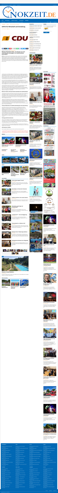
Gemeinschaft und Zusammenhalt (20, 458)
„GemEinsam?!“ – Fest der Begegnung (19, 214)
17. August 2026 (46, 266)
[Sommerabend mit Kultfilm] (18, 250)
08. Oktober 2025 (32, 479)
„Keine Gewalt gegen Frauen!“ (18, 180)
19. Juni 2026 (3, 487)
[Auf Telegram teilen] (22, 48)
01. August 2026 (45, 485)
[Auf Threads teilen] (27, 48)
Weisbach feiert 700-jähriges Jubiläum (19, 231)
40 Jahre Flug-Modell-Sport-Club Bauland (20, 456)
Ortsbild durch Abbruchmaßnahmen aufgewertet (23, 150)
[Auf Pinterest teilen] (10, 48)
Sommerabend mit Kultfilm (49, 302)
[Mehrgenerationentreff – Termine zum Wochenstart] (15, 283)
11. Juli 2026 (3, 475)
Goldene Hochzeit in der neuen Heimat (20, 197)
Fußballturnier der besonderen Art (20, 462)
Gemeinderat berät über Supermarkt (33, 446)
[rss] (53, 22)
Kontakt (47, 490)
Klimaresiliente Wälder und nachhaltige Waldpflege (35, 240)
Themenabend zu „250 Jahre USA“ (18, 223)
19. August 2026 (45, 451)
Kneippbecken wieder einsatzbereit (6, 480)
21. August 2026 (4, 151)
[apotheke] (49, 158)
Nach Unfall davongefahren (5, 464)
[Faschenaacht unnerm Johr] (22, 160)
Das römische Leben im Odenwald (48, 321)
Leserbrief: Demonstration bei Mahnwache (36, 160)
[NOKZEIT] (29, 18)
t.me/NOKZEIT (19, 131)
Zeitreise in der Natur (45, 464)
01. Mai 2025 (31, 483)
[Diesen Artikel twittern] (5, 48)
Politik (30, 444)
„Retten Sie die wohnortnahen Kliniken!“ (36, 179)
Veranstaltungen (14, 20)
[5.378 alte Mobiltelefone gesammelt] (36, 247)
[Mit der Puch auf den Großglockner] (15, 250)
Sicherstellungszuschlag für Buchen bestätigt (34, 456)
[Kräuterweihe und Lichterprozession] (11, 250)
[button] (1, 19)
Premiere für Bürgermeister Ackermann (34, 464)
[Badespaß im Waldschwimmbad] (6, 283)
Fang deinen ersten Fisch (46, 454)
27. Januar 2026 (32, 180)
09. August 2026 (46, 303)
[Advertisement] (15, 68)
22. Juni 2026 (3, 485)
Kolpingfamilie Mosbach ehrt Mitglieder (20, 240)
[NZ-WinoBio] (49, 196)
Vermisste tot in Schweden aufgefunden (6, 456)
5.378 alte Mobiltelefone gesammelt (34, 249)
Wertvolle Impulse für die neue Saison (20, 460)
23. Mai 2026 (31, 142)
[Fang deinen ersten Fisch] (14, 160)
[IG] (52, 22)
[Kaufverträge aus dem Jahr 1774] (8, 250)
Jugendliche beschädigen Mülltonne (35, 41)
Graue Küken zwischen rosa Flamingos (6, 476)
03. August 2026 (4, 273)
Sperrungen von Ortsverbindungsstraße (35, 43)
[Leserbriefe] (36, 116)
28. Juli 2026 (14, 215)
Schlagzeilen (7, 20)
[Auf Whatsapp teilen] (17, 48)
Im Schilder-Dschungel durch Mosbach (34, 478)
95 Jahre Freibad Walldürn (8, 272)
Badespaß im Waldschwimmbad (5, 287)
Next (3, 160)
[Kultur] (49, 219)
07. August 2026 (45, 481)
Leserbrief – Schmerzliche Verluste (35, 122)
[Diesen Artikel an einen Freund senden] (12, 48)
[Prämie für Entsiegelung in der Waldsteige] (15, 169)
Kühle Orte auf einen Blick (23, 174)
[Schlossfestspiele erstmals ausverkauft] (22, 140)
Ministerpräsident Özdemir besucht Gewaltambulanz (35, 450)
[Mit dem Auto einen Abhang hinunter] (24, 283)
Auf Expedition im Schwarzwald (4, 150)
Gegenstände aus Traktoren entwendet (6, 454)
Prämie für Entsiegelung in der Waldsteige (15, 174)
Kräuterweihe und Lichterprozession (47, 265)
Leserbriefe (26, 20)
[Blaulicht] (49, 391)
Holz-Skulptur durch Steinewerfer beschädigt (7, 462)
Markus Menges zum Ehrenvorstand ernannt (21, 464)
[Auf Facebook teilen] (3, 48)
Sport (16, 444)
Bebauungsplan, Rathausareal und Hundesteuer (35, 454)
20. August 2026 (31, 46)
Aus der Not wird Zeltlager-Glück (47, 452)
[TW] (49, 22)
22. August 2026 (46, 398)
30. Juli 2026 (3, 471)
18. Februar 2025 (32, 485)
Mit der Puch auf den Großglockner (47, 284)
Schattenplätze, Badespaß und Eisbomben (7, 482)
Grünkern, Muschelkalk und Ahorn (6, 474)
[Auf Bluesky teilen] (25, 48)
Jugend (44, 444)
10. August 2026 (32, 85)
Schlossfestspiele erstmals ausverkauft (20, 145)
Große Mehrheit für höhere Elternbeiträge (34, 452)
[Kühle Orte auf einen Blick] (24, 169)
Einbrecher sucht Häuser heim (5, 458)
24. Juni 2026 (3, 483)
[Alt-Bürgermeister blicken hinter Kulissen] (13, 253)
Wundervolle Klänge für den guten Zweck (49, 377)
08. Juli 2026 (3, 477)
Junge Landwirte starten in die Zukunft (47, 460)
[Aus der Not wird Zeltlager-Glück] (6, 160)
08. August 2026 (14, 198)
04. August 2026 (33, 231)
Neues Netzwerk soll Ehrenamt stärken (20, 486)
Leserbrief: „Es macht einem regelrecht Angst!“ (34, 484)
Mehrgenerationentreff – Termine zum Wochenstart (15, 287)
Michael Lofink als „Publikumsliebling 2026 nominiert (22, 448)
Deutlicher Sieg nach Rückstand (19, 454)
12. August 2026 (31, 451)
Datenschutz (54, 490)
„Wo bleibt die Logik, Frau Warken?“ (35, 141)
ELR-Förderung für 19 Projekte (33, 460)
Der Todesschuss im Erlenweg (35, 196)
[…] (12, 185)
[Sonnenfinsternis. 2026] (6, 169)
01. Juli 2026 (3, 479)
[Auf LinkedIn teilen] (8, 48)
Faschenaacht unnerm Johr (46, 456)
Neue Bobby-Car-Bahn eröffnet (5, 486)
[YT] (50, 22)
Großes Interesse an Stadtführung (6, 484)
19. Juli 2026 (14, 241)
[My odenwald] (49, 182)
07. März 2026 (31, 161)
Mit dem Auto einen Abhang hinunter (23, 287)
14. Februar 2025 (32, 487)
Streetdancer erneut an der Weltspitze (35, 45)
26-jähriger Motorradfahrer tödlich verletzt (7, 145)
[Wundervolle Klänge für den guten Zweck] (16, 253)
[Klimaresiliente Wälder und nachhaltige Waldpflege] (36, 238)
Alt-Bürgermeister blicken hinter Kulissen (48, 359)
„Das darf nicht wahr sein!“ (32, 486)
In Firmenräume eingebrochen (5, 460)
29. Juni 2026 (3, 481)
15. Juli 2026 (17, 487)
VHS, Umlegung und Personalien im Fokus (34, 458)
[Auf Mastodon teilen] (20, 48)
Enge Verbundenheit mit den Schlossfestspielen (49, 339)
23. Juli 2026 (17, 481)
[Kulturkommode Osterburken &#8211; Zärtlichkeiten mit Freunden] (49, 107)
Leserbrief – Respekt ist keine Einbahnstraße (34, 480)
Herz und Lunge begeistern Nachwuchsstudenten (14, 150)
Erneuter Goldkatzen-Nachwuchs (6, 470)
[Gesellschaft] (6, 183)
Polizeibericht (4, 444)
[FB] (47, 22)
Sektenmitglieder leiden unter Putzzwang (34, 482)
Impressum (50, 490)
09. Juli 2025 (31, 481)
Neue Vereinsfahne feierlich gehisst (20, 452)
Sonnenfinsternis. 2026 (5, 174)
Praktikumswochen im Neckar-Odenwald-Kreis (48, 450)
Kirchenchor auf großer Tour (19, 484)
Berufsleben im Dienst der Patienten (19, 188)
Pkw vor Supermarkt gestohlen (5, 452)
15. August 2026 (45, 475)
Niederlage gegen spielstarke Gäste (20, 450)
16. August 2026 (17, 451)
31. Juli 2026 (14, 208)
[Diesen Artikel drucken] (15, 48)
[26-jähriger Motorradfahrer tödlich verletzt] (8, 140)
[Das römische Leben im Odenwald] (22, 250)
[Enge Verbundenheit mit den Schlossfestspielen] (25, 250)
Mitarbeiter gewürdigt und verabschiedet (17, 207)
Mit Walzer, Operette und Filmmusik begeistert (48, 486)
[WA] (56, 22)
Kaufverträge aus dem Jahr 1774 (48, 245)
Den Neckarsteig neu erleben (5, 478)
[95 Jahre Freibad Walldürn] (15, 263)
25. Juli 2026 (14, 224)
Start (2, 20)
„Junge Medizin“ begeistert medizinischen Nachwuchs (49, 462)
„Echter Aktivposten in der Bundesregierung (34, 462)
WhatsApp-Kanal (13, 50)
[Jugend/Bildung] (49, 428)
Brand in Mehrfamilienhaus (5, 448)
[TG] (55, 22)
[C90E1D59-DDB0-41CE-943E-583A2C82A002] (49, 162)
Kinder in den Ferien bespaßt (46, 458)
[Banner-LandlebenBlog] (49, 186)
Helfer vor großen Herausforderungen (35, 47)
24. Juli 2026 (3, 473)
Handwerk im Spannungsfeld (32, 448)
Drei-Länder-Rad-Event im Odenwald (6, 472)
